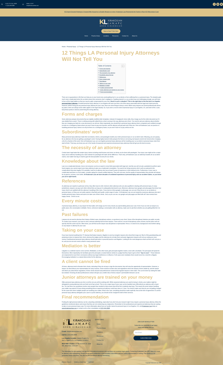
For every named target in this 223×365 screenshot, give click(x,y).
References (102, 77)
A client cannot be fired (106, 87)
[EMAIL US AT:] (23, 4)
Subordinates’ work (104, 70)
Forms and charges (104, 68)
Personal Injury (71, 46)
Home (86, 36)
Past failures (102, 81)
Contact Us (125, 36)
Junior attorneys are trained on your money (112, 89)
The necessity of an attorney (107, 73)
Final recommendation (106, 92)
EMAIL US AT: (30, 3)
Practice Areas (95, 36)
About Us (134, 36)
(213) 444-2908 (105, 308)
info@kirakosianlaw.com (74, 331)
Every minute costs (104, 79)
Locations (106, 36)
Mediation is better (104, 85)
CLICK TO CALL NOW (11, 3)
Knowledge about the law (106, 75)
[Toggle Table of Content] (122, 66)
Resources (115, 36)
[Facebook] (217, 4)
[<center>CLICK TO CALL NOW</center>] (2, 4)
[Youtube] (221, 4)
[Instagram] (214, 4)
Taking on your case (105, 83)
